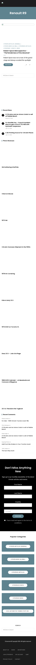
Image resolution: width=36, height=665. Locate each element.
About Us (6, 650)
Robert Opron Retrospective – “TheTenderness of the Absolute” (16, 52)
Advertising (21, 650)
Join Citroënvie (8, 654)
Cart (27, 654)
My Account (19, 654)
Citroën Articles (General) (12, 44)
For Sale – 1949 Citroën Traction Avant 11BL (15, 421)
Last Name (18, 493)
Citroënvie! (6, 48)
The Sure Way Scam (8, 451)
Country (18, 502)
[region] (18, 93)
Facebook (16, 645)
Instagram (20, 645)
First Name (18, 484)
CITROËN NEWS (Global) (10, 46)
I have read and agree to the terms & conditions (19, 521)
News (18, 48)
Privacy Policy (7, 659)
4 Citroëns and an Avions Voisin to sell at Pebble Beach (17, 428)
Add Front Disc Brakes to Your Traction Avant (16, 444)
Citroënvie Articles (25, 46)
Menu (32, 3)
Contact (17, 659)
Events (13, 48)
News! (13, 650)
